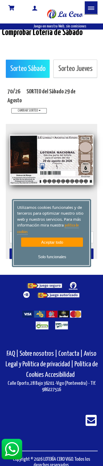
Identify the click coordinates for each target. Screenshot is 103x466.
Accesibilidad (60, 374)
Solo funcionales (52, 256)
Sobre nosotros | (38, 353)
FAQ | (13, 353)
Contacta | (70, 353)
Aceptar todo (52, 242)
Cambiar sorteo (28, 110)
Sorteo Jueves (75, 69)
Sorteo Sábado (27, 69)
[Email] (91, 424)
